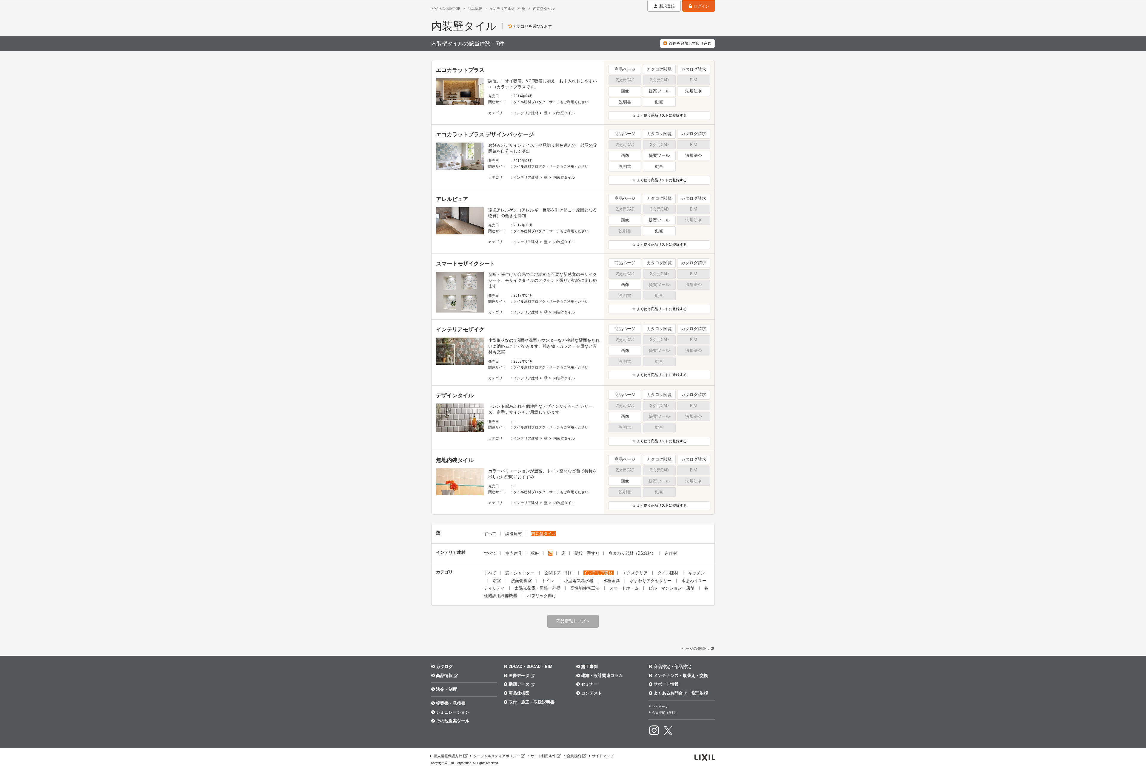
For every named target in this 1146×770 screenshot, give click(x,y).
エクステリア (636, 572)
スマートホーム (624, 588)
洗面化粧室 (522, 580)
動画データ (519, 684)
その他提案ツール (452, 720)
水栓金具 (612, 580)
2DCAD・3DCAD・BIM (530, 666)
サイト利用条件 (543, 756)
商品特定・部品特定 (672, 666)
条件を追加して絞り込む (690, 43)
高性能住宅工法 (585, 588)
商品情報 (444, 675)
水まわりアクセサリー (651, 580)
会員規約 (574, 756)
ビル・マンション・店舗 (672, 588)
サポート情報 (666, 684)
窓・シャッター (520, 572)
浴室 (497, 580)
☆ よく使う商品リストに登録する (659, 115)
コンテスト (591, 693)
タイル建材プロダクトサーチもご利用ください (551, 102)
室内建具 (513, 553)
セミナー (589, 684)
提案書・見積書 (450, 703)
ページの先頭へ (696, 648)
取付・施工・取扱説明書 (531, 702)
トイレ (548, 580)
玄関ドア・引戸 (559, 572)
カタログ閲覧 (659, 69)
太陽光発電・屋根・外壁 (538, 588)
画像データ (519, 675)
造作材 (671, 553)
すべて (490, 533)
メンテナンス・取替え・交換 (681, 675)
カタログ (444, 666)
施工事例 (589, 666)
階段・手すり (587, 553)
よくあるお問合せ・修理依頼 (681, 693)
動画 (659, 102)
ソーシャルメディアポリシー (496, 756)
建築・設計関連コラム (602, 675)
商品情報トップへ (573, 621)
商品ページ (624, 69)
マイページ (660, 707)
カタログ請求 (693, 69)
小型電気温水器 (579, 580)
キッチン (696, 572)
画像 (625, 91)
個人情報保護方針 (448, 756)
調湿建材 (513, 533)
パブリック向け (541, 595)
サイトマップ (603, 756)
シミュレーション (452, 712)
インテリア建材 (525, 113)
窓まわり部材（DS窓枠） (632, 553)
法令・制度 (446, 689)
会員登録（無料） (665, 713)
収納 (535, 553)
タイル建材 (668, 572)
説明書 (625, 102)
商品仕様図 (519, 693)
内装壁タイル (564, 113)
